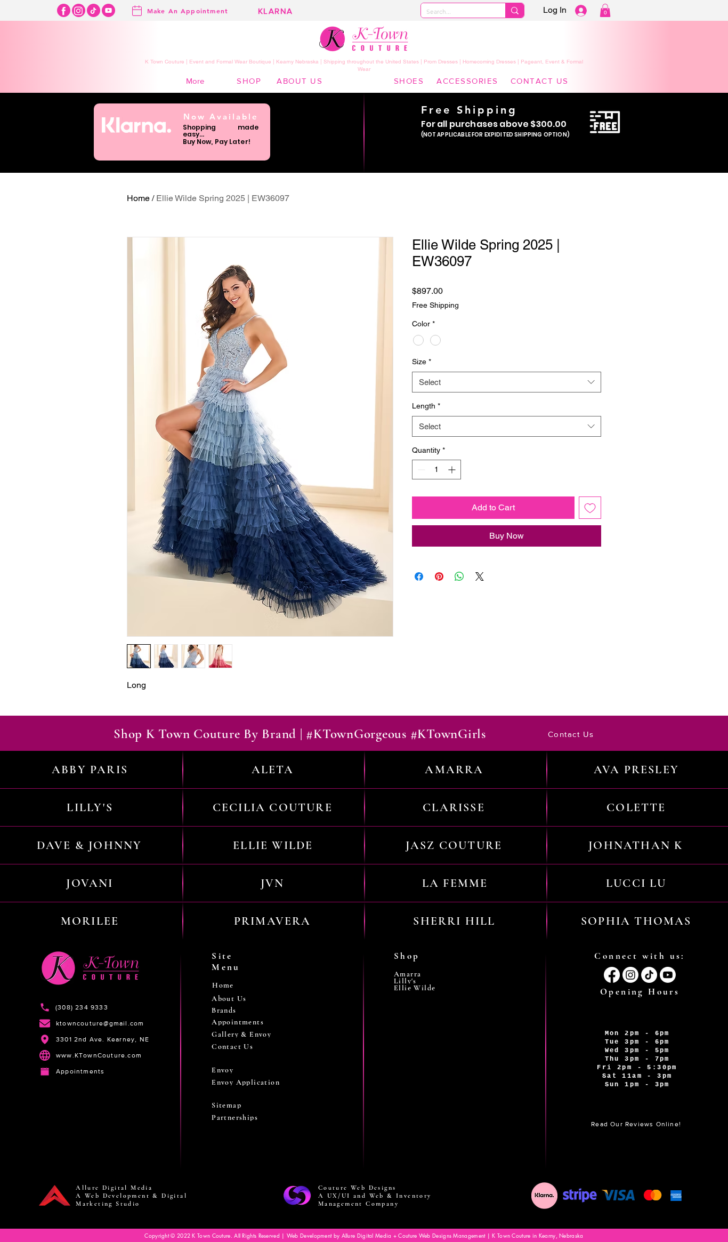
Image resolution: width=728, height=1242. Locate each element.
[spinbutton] (436, 469)
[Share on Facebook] (418, 576)
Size (421, 361)
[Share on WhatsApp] (459, 576)
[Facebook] (63, 10)
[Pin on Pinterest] (439, 576)
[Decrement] (420, 469)
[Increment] (452, 469)
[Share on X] (479, 576)
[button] (605, 10)
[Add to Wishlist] (590, 507)
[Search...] (514, 10)
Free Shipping (435, 305)
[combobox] (506, 382)
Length (426, 406)
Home (138, 198)
